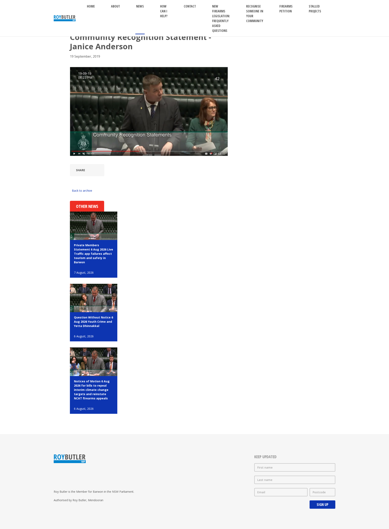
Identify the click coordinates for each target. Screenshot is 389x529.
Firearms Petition (286, 8)
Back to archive (82, 190)
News (140, 6)
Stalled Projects (315, 8)
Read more (93, 245)
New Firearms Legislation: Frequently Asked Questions (221, 18)
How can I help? (164, 11)
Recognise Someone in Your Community (254, 13)
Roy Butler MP (65, 18)
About (115, 6)
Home (91, 6)
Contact (190, 6)
